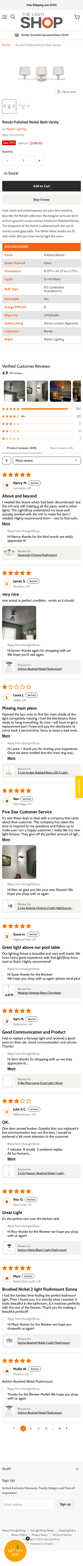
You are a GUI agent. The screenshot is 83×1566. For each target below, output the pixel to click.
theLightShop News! (42, 1530)
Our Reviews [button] (79, 787)
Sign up (65, 1504)
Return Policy (19, 1534)
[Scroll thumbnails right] (75, 391)
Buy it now (42, 200)
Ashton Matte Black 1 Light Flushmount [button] (42, 1250)
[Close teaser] (28, 1538)
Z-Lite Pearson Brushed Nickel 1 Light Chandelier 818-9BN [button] (41, 1173)
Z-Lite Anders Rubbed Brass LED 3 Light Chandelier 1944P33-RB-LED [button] (43, 772)
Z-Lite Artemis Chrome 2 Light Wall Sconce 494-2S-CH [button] (44, 908)
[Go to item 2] (37, 391)
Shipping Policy (67, 1530)
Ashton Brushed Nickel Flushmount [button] (40, 669)
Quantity (7, 151)
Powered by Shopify (41, 1543)
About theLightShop (14, 1530)
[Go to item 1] (14, 391)
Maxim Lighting (16, 129)
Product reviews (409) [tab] (22, 448)
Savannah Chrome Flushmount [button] (37, 555)
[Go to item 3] (60, 391)
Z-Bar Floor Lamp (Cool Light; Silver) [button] (40, 1083)
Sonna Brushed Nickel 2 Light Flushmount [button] (44, 1343)
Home (6, 45)
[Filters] (6, 460)
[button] (41, 409)
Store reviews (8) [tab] (61, 448)
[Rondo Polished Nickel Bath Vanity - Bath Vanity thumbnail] (9, 106)
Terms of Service (62, 1534)
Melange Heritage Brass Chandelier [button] (39, 993)
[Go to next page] (67, 1428)
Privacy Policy (40, 1534)
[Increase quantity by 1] (39, 160)
